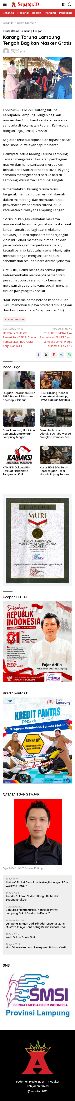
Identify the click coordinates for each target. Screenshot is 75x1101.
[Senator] (24, 4)
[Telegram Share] (61, 355)
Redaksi (53, 1081)
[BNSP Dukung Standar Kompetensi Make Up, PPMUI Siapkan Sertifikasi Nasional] (56, 380)
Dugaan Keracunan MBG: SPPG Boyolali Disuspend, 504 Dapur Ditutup (19, 396)
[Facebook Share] (38, 355)
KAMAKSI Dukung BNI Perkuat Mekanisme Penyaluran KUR (16, 471)
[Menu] (5, 4)
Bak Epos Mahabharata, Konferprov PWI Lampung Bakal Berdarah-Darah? (32, 911)
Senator (15, 49)
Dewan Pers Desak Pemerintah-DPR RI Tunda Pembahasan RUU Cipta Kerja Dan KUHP (19, 337)
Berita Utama (11, 31)
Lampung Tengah (31, 31)
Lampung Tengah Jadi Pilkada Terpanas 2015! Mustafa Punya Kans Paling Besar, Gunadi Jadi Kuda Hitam (36, 925)
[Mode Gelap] (63, 4)
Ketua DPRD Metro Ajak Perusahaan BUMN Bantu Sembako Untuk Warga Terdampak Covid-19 (56, 337)
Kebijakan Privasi (38, 1086)
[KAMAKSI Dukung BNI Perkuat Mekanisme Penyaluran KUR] (19, 455)
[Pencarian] (70, 4)
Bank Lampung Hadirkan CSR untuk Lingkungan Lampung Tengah (19, 433)
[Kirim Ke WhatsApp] (69, 355)
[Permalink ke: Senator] (6, 51)
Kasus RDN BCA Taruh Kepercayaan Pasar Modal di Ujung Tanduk (54, 471)
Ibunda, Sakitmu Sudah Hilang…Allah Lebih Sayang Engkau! (32, 897)
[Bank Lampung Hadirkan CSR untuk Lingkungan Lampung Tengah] (19, 418)
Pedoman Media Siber (30, 1081)
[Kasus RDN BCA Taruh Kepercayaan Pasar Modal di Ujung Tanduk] (56, 455)
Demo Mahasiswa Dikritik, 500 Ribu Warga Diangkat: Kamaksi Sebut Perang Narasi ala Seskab (56, 433)
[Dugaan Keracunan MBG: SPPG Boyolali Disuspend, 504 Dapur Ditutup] (19, 380)
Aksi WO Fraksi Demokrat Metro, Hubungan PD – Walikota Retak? (37, 884)
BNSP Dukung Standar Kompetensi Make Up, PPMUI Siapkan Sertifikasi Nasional (56, 396)
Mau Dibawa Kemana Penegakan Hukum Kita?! (36, 947)
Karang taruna (14, 319)
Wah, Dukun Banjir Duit (20, 937)
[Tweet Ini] (46, 355)
